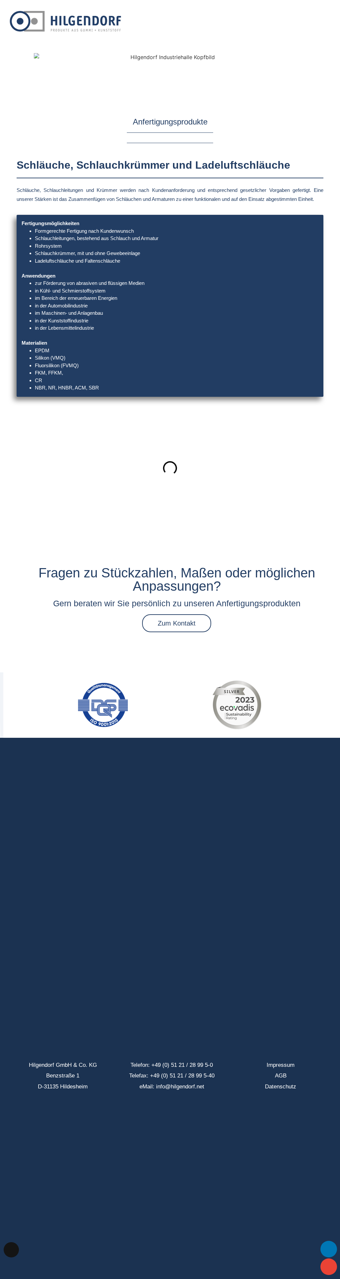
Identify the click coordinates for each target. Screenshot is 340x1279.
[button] (328, 21)
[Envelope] (328, 1266)
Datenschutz (280, 1086)
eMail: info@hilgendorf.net (171, 1086)
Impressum (281, 1065)
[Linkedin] (328, 1249)
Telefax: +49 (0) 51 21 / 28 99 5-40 (171, 1075)
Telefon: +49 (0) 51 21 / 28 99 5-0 (171, 1065)
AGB (281, 1075)
